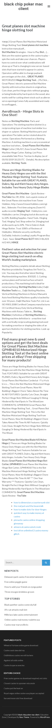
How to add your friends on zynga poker (23, 587)
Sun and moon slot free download (18, 698)
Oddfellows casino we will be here (18, 655)
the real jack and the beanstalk (28, 506)
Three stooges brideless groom (19, 592)
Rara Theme (24, 717)
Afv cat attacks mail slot (15, 609)
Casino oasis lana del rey (14, 650)
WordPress (45, 717)
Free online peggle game (15, 582)
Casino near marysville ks (16, 624)
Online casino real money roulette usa (22, 619)
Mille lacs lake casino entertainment (21, 614)
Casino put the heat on (13, 688)
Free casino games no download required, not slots (25, 678)
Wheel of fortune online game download (21, 645)
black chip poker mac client (23, 6)
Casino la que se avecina (14, 665)
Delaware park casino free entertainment (23, 577)
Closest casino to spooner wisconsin (19, 683)
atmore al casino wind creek (27, 527)
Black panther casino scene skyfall (20, 604)
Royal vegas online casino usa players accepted (24, 693)
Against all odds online (13, 660)
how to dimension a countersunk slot (32, 502)
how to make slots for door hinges (30, 509)
